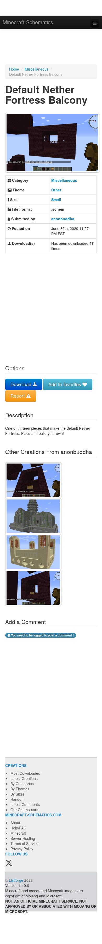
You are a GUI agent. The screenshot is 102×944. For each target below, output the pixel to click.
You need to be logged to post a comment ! (42, 635)
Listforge (16, 880)
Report (18, 395)
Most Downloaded (25, 773)
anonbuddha (62, 218)
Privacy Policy (21, 848)
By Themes (19, 788)
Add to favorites (65, 384)
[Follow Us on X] (9, 863)
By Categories (22, 783)
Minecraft (18, 833)
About (15, 822)
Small (56, 199)
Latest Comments (25, 804)
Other (56, 189)
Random (17, 799)
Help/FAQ (18, 827)
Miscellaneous (36, 69)
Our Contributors (24, 809)
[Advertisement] (51, 47)
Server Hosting (22, 838)
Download (21, 384)
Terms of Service (24, 843)
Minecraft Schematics (28, 22)
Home (14, 69)
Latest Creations (24, 778)
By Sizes (17, 794)
